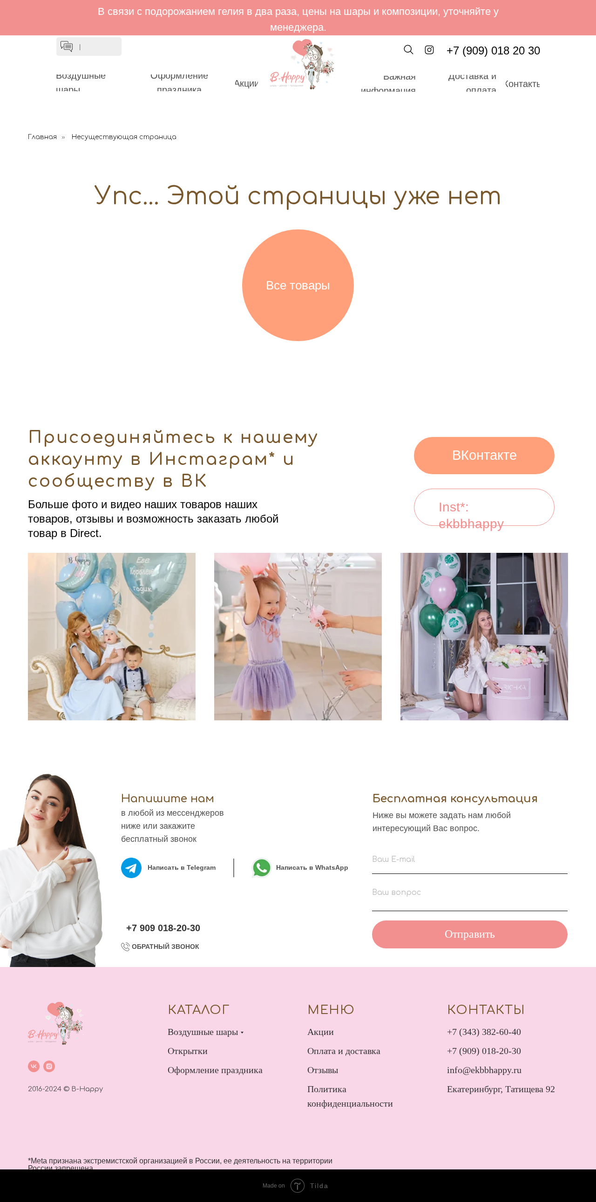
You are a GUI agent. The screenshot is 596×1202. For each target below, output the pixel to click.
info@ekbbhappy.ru (484, 1070)
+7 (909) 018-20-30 (484, 1051)
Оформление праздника (215, 1070)
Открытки (188, 1051)
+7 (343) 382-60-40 (484, 1032)
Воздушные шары (203, 1032)
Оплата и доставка (343, 1051)
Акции (320, 1032)
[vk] (34, 1066)
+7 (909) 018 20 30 (493, 50)
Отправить (470, 934)
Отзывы (322, 1070)
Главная (42, 137)
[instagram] (49, 1066)
